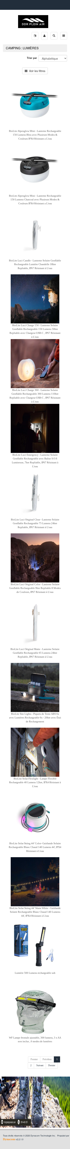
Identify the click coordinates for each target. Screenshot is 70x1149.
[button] (35, 36)
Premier (34, 1059)
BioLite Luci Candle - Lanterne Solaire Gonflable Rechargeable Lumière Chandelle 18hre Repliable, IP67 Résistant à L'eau (35, 264)
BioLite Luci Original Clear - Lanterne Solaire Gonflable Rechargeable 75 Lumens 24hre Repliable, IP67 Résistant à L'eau (35, 523)
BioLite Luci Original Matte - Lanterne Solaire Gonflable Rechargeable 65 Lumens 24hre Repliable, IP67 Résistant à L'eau (35, 653)
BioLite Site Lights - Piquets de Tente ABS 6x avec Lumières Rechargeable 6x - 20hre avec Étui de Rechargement (35, 717)
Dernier (51, 1065)
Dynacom (9, 1139)
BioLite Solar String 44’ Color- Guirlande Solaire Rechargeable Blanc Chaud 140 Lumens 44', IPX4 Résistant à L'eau (35, 847)
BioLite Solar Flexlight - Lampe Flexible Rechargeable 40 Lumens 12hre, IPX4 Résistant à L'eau (35, 782)
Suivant (39, 1065)
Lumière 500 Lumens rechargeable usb (35, 972)
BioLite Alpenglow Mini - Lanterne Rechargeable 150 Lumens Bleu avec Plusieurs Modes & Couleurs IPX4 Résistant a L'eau (35, 135)
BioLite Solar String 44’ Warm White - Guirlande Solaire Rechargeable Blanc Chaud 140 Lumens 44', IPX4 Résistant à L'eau (35, 912)
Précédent (47, 1059)
